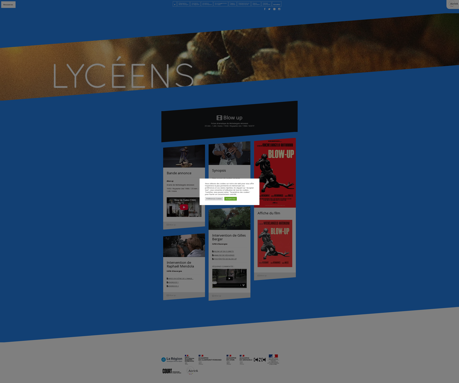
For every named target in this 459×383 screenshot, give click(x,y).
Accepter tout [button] (230, 199)
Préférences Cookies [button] (214, 199)
